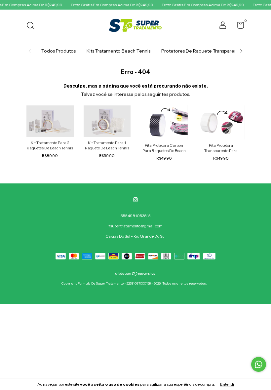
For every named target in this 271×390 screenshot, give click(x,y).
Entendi (227, 384)
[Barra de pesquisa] (32, 26)
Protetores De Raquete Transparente (201, 51)
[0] (238, 26)
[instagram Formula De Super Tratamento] (135, 199)
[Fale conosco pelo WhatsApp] (258, 364)
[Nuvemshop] (135, 274)
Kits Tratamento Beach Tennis (118, 51)
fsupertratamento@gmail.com (136, 225)
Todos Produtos (58, 51)
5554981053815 (136, 215)
